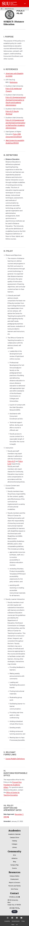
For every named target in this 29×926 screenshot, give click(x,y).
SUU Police (14, 889)
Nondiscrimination (16, 921)
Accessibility (7, 921)
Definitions (13, 82)
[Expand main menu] (25, 3)
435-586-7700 (13, 908)
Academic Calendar (14, 834)
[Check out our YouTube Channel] (21, 918)
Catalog (14, 841)
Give (14, 911)
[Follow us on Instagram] (8, 918)
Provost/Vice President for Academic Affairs (13, 784)
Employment (14, 879)
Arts (14, 855)
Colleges (14, 844)
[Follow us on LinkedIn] (17, 918)
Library (14, 847)
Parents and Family (14, 886)
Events (14, 868)
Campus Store (14, 837)
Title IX (12, 924)
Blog (14, 861)
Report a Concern (14, 882)
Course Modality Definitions (15, 759)
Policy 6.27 (11, 461)
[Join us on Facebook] (12, 918)
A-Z (17, 924)
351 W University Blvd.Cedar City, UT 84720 (14, 902)
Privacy (23, 921)
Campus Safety (14, 876)
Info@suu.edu (13, 897)
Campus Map (14, 865)
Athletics (14, 858)
